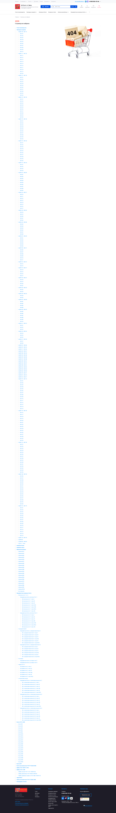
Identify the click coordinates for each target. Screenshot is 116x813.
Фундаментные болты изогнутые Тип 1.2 (28, 613)
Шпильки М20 (21, 555)
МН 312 (21, 263)
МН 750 (21, 484)
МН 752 (21, 488)
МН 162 (21, 166)
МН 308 (21, 253)
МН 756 (21, 495)
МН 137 (21, 111)
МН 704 (21, 386)
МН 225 (21, 228)
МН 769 (21, 523)
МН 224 (21, 226)
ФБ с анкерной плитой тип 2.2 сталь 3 (30, 646)
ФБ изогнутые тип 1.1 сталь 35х (28, 611)
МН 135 (21, 107)
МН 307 (21, 251)
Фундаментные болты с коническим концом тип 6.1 (31, 680)
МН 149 (21, 136)
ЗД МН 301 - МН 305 (22, 236)
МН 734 (21, 450)
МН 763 (21, 511)
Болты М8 (20, 732)
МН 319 (21, 281)
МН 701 (21, 380)
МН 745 (21, 472)
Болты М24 (20, 747)
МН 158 (21, 156)
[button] (46, 6)
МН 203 (21, 178)
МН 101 (21, 33)
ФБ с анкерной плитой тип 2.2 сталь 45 (30, 654)
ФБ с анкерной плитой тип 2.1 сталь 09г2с (31, 642)
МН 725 (21, 430)
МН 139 (21, 115)
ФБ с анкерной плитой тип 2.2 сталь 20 (30, 648)
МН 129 (21, 93)
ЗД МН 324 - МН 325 (22, 293)
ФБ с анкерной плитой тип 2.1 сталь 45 (30, 640)
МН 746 (21, 476)
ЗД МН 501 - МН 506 (22, 345)
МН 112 (21, 57)
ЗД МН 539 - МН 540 (22, 357)
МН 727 (21, 434)
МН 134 (21, 105)
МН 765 (21, 515)
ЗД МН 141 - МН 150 (22, 119)
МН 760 (21, 503)
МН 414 (21, 333)
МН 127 (21, 89)
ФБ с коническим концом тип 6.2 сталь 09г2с (31, 706)
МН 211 (21, 196)
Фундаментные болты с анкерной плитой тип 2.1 (30, 630)
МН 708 (21, 394)
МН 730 (21, 440)
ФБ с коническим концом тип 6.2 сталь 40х (31, 702)
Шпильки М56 (21, 573)
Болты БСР (19, 763)
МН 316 (21, 273)
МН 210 (21, 194)
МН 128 (21, 91)
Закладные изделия (21, 29)
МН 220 (21, 216)
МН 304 (21, 244)
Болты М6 (20, 730)
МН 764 (21, 513)
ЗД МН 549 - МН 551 (22, 361)
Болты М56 (20, 759)
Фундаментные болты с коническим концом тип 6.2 (31, 694)
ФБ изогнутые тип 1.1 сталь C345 (29, 607)
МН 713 (21, 404)
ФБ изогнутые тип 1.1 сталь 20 (28, 601)
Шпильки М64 (21, 577)
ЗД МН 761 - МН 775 (22, 505)
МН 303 (21, 242)
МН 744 (21, 470)
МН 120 (21, 73)
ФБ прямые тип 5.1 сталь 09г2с (26, 676)
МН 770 (21, 525)
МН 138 (21, 113)
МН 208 (21, 188)
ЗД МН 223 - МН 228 (22, 222)
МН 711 (21, 400)
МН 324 (21, 295)
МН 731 (21, 444)
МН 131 (21, 99)
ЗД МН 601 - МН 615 (22, 374)
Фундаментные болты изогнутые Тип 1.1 (28, 597)
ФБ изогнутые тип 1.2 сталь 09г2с (29, 624)
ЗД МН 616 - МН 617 (22, 376)
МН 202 (21, 176)
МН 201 (21, 174)
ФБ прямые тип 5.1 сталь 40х (26, 672)
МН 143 (21, 125)
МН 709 (21, 396)
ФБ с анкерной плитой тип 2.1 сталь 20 (30, 634)
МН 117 (21, 67)
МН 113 (21, 59)
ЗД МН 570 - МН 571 (22, 372)
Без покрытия (21, 591)
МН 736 (21, 454)
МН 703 (21, 384)
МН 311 (21, 259)
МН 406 (21, 313)
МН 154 (21, 148)
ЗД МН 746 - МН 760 (22, 474)
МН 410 (21, 321)
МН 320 (21, 283)
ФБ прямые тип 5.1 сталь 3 (25, 666)
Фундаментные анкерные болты (24, 593)
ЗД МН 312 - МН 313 (22, 261)
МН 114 (21, 61)
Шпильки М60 (21, 575)
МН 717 (21, 414)
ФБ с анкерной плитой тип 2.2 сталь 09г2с (31, 656)
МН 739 (21, 460)
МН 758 (21, 499)
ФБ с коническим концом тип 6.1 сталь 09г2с (31, 692)
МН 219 (21, 214)
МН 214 (21, 202)
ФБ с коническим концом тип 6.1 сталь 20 (31, 684)
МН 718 (21, 416)
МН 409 (21, 319)
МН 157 (21, 154)
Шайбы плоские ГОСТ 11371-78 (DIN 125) (27, 771)
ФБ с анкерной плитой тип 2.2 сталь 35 (30, 650)
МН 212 (21, 198)
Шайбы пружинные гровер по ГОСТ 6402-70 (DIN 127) (29, 775)
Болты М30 (20, 751)
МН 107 (21, 45)
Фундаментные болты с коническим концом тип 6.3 (31, 708)
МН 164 (21, 170)
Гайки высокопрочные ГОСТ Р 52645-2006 (26, 779)
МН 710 (21, 398)
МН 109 (21, 49)
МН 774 (21, 533)
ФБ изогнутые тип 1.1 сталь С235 (29, 605)
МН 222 (21, 220)
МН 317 (21, 275)
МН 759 (21, 501)
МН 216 (21, 206)
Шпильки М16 (21, 553)
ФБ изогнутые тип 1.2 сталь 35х (28, 626)
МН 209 (21, 190)
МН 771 (21, 527)
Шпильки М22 (21, 557)
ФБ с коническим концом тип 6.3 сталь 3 (30, 710)
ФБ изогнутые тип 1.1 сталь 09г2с (29, 609)
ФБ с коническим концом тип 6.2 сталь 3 (30, 696)
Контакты (53, 1)
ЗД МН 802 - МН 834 (22, 541)
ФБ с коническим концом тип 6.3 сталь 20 (31, 712)
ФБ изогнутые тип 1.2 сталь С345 (29, 622)
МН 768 (21, 521)
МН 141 (21, 121)
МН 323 (21, 291)
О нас (36, 791)
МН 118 (21, 69)
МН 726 (21, 432)
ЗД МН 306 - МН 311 (22, 248)
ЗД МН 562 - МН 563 (22, 367)
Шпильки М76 (21, 583)
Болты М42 (20, 755)
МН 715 (21, 408)
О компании (22, 1)
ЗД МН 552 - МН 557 (22, 363)
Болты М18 (20, 741)
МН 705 (21, 388)
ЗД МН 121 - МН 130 (22, 75)
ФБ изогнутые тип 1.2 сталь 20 (28, 617)
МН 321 (21, 285)
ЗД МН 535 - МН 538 (22, 355)
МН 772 (21, 529)
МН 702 (21, 382)
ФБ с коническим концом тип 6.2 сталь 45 (31, 704)
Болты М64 (20, 761)
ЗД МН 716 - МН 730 (22, 410)
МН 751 (21, 486)
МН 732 (21, 446)
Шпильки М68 (21, 579)
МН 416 (21, 337)
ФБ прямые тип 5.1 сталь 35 (26, 670)
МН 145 (21, 128)
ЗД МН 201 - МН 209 (22, 172)
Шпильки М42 (21, 567)
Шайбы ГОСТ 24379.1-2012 (23, 767)
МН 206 (21, 184)
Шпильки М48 (21, 569)
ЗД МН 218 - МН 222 (22, 210)
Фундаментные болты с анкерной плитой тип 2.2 (30, 644)
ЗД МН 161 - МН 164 (22, 162)
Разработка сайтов (24, 799)
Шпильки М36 (21, 565)
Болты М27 (20, 749)
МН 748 (21, 480)
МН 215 (21, 204)
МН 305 (21, 246)
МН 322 (21, 289)
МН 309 (21, 255)
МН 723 (21, 426)
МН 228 (21, 234)
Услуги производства (21, 27)
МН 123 (21, 81)
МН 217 (21, 208)
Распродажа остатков (22, 781)
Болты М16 (20, 740)
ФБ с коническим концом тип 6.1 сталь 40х (31, 688)
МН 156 (21, 152)
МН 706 (21, 390)
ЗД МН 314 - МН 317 (22, 267)
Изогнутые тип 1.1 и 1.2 (23, 595)
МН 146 (21, 130)
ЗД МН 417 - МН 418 (22, 339)
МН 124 (21, 83)
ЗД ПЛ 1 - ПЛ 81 (21, 543)
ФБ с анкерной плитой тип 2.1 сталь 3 (30, 632)
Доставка (36, 1)
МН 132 (21, 101)
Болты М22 (20, 745)
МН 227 (21, 232)
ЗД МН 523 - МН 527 (22, 351)
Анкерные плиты (20, 547)
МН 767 (21, 519)
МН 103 (21, 37)
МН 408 (21, 317)
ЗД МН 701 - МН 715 (22, 378)
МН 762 (21, 509)
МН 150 (21, 138)
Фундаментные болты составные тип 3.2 (28, 662)
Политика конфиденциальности (22, 804)
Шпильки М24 (21, 559)
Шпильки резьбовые (21, 549)
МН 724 (21, 428)
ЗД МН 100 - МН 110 (22, 31)
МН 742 (21, 466)
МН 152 (21, 144)
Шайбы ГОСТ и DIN (21, 769)
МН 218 (21, 212)
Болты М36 (20, 753)
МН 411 (21, 325)
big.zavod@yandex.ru (79, 1)
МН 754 (21, 492)
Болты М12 (20, 736)
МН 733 (21, 448)
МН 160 (21, 160)
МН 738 (21, 458)
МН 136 (21, 109)
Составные (20, 658)
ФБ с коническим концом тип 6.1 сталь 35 (31, 686)
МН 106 (21, 43)
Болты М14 (20, 738)
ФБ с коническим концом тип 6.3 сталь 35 (31, 714)
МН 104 (21, 39)
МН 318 (21, 279)
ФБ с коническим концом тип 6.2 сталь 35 (31, 700)
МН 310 (21, 257)
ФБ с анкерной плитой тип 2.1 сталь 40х (30, 638)
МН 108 (21, 47)
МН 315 (21, 271)
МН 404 (21, 307)
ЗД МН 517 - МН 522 (22, 349)
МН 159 (21, 158)
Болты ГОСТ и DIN (21, 722)
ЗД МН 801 (20, 539)
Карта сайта (17, 801)
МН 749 (21, 482)
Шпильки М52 (21, 571)
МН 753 (21, 490)
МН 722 (21, 424)
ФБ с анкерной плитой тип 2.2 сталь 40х (30, 652)
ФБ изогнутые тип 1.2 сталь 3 (28, 615)
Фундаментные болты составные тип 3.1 (28, 660)
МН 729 (21, 438)
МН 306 (21, 250)
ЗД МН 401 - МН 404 (22, 299)
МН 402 (21, 303)
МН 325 (21, 297)
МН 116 (21, 65)
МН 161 (21, 164)
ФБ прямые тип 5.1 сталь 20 (26, 668)
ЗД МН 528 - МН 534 (22, 353)
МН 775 (21, 535)
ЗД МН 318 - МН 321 (22, 277)
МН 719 (21, 418)
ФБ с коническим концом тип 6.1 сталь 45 (31, 690)
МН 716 (21, 412)
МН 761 (21, 507)
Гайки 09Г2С (19, 777)
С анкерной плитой (22, 628)
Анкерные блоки (20, 545)
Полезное (46, 1)
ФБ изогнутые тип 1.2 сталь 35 (28, 618)
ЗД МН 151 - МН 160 (22, 140)
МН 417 (21, 341)
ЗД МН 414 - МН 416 (22, 331)
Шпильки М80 (21, 585)
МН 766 (21, 517)
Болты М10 (20, 734)
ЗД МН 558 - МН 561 (22, 365)
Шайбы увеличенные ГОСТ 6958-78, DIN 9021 (27, 773)
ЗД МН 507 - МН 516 (22, 347)
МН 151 (21, 142)
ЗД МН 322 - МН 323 (22, 287)
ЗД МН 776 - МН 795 (22, 537)
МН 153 (21, 146)
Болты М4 (20, 726)
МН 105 (21, 41)
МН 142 (21, 123)
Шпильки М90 (21, 587)
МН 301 (21, 238)
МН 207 (21, 186)
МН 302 (21, 240)
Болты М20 (20, 743)
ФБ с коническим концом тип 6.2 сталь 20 (31, 698)
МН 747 (21, 478)
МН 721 (21, 422)
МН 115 (21, 63)
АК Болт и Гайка (26, 5)
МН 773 (21, 531)
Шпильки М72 (21, 581)
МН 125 (21, 85)
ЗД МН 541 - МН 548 (22, 359)
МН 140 (21, 117)
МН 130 (21, 95)
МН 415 (21, 335)
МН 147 (21, 132)
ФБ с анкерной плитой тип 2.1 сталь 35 (30, 636)
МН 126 (21, 87)
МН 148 (21, 134)
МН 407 (21, 315)
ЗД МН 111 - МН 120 (22, 53)
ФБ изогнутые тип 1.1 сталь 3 (28, 599)
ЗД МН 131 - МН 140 (22, 97)
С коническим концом (23, 678)
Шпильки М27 (21, 561)
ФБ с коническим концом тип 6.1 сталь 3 (30, 682)
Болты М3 (20, 724)
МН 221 (21, 218)
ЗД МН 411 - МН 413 (22, 323)
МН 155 (21, 150)
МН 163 (21, 168)
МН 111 (21, 55)
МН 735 (21, 452)
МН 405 (21, 311)
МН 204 (21, 180)
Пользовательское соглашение (21, 803)
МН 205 (21, 182)
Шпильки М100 (21, 589)
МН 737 (21, 456)
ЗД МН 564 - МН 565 (22, 369)
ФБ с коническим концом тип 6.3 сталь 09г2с (31, 720)
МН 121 (21, 77)
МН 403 (21, 305)
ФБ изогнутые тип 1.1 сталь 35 (28, 603)
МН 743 (21, 468)
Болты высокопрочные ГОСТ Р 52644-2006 (26, 765)
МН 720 (21, 420)
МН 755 (21, 494)
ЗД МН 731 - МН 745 (22, 442)
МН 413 (21, 329)
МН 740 (21, 462)
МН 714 (21, 406)
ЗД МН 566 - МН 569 (22, 371)
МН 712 (21, 402)
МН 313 (21, 265)
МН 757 (21, 497)
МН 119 (21, 71)
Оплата (41, 1)
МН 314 (21, 269)
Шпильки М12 (21, 551)
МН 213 (21, 200)
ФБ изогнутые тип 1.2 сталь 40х (28, 620)
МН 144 (21, 127)
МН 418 (21, 343)
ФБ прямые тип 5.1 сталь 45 (26, 674)
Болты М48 (20, 757)
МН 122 (21, 79)
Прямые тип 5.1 (21, 664)
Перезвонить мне (86, 795)
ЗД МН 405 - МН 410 (22, 309)
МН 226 (21, 230)
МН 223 (21, 224)
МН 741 (21, 464)
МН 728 (21, 436)
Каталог (17, 1)
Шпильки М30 (21, 563)
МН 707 (21, 392)
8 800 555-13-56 (94, 1)
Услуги (29, 1)
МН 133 (21, 103)
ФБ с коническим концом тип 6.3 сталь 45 (31, 718)
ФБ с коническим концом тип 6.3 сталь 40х (31, 716)
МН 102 (21, 35)
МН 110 (21, 51)
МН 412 (21, 327)
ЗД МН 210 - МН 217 (22, 192)
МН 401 (21, 301)
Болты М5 (20, 728)
